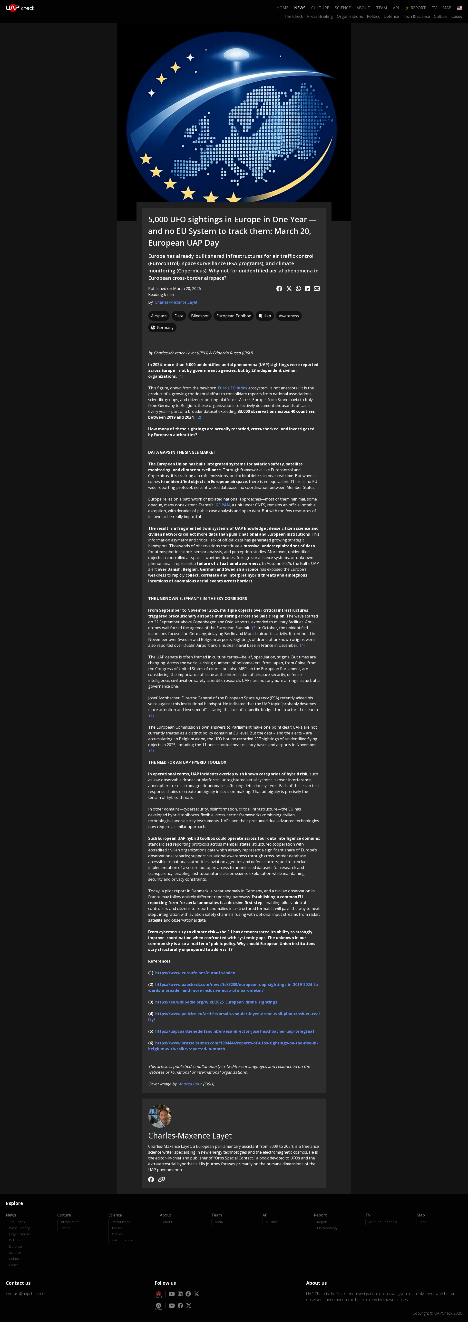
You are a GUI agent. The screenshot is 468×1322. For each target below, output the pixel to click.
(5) (151, 715)
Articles (117, 1234)
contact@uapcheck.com (27, 1293)
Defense (391, 16)
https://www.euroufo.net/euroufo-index (195, 972)
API (396, 7)
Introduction (69, 1221)
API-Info (271, 1221)
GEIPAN (222, 505)
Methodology (122, 1240)
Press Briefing (320, 16)
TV (434, 7)
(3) (255, 627)
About (363, 7)
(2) (198, 417)
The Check (293, 16)
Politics (373, 16)
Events (65, 1228)
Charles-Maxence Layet (176, 302)
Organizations (350, 16)
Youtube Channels (383, 1221)
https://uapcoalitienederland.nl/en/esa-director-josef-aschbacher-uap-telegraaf (234, 1031)
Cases (456, 16)
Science (343, 7)
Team (381, 7)
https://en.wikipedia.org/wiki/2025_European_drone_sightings (216, 1002)
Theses (117, 1228)
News (299, 7)
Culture (320, 7)
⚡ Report (415, 7)
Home (282, 7)
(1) (181, 376)
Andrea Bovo (190, 1084)
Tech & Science (416, 16)
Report (322, 1221)
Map (447, 7)
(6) (151, 750)
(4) (302, 645)
